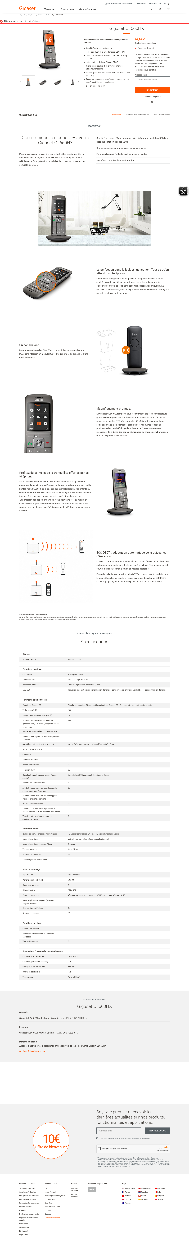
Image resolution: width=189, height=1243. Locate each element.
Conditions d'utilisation (27, 1192)
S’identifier (152, 90)
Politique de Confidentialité (29, 1196)
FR (165, 4)
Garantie (22, 1210)
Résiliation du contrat (52, 1218)
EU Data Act (23, 1231)
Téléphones (31, 15)
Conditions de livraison (27, 1199)
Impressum (23, 1235)
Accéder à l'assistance (30, 1051)
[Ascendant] (185, 1233)
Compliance (23, 1224)
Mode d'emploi (50, 1192)
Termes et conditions (27, 1188)
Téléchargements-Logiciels (55, 1196)
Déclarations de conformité (29, 1214)
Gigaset (22, 15)
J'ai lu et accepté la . (125, 1138)
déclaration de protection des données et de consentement (131, 1138)
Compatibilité (50, 1199)
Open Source (49, 1203)
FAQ (46, 1188)
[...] (168, 9)
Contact (48, 1210)
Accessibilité (24, 1227)
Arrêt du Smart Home (52, 1207)
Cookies (48, 1214)
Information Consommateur (29, 1203)
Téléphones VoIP (43, 15)
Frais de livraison (25, 1207)
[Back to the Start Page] (27, 8)
